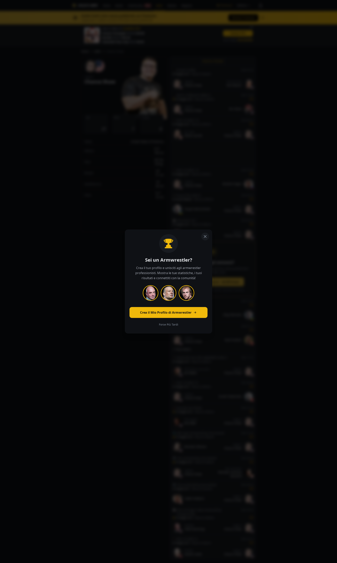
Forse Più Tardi (168, 324)
